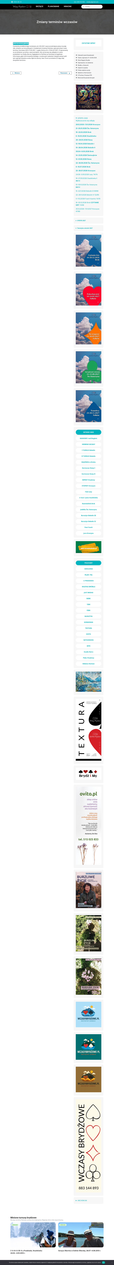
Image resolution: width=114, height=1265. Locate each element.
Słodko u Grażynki (83, 65)
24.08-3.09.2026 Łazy (84, 174)
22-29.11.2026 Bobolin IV (85, 195)
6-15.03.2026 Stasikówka (86, 136)
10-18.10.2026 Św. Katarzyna (86, 185)
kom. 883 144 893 (79, 2)
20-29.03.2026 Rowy (84, 140)
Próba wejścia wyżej (84, 70)
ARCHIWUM (82, 1200)
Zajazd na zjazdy (83, 68)
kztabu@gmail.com (92, 2)
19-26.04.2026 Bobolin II (85, 147)
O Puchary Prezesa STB (85, 75)
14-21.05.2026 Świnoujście (86, 155)
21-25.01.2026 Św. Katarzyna (87, 128)
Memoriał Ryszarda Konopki (86, 78)
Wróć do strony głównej (20, 43)
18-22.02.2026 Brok (83, 132)
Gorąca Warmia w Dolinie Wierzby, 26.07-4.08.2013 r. (31, 1251)
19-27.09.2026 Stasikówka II (86, 178)
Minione (68, 6)
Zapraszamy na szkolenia (85, 63)
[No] (112, 1262)
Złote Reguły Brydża (84, 60)
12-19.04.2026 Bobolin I (85, 144)
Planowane (53, 6)
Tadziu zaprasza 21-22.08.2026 (87, 58)
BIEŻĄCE (39, 6)
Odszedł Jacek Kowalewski (86, 55)
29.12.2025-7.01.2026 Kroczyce (88, 124)
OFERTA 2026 (83, 118)
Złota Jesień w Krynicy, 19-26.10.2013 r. (73, 1251)
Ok (103, 1262)
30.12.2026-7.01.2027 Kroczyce (87, 209)
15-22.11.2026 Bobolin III (85, 191)
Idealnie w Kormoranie (84, 73)
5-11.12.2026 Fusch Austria (86, 199)
